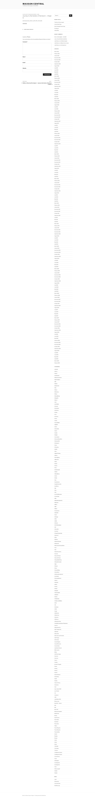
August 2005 (56, 350)
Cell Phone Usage (57, 654)
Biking (55, 652)
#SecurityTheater (57, 555)
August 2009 (56, 258)
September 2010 (57, 233)
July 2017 (56, 125)
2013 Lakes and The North (59, 635)
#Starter (55, 580)
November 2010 (57, 231)
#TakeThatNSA (57, 592)
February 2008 (57, 295)
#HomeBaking (57, 457)
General (55, 670)
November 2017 (57, 117)
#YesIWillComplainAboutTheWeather (61, 623)
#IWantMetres (57, 473)
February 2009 (57, 270)
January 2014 (56, 158)
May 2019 (56, 94)
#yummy (56, 625)
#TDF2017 (56, 594)
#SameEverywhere (57, 551)
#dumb (55, 430)
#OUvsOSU (56, 529)
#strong (55, 586)
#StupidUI (56, 590)
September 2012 (57, 190)
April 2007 (56, 315)
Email (24, 62)
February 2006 (57, 340)
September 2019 (57, 86)
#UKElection (56, 613)
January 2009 (56, 272)
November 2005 (57, 344)
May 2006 (56, 338)
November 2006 (57, 326)
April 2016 (56, 131)
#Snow (55, 568)
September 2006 (57, 330)
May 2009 (56, 264)
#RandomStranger (57, 541)
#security (56, 553)
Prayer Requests (57, 727)
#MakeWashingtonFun (58, 500)
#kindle (55, 477)
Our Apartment (63, 45)
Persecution (56, 723)
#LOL (55, 492)
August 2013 (56, 168)
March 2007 (56, 317)
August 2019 (56, 88)
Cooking (55, 662)
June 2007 (56, 311)
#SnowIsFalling (57, 570)
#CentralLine (56, 408)
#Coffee (55, 412)
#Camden (56, 406)
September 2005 (57, 348)
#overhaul (56, 531)
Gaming (55, 668)
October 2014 (56, 141)
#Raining (56, 539)
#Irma (55, 467)
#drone (55, 426)
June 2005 (56, 354)
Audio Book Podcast (28, 29)
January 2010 (56, 248)
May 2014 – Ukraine (58, 703)
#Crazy (55, 418)
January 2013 (56, 182)
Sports (55, 744)
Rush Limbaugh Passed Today (59, 26)
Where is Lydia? (57, 768)
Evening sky (56, 28)
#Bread (55, 393)
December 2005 (57, 342)
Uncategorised (57, 762)
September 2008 (57, 280)
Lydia (55, 697)
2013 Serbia (56, 639)
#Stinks (55, 584)
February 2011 (56, 225)
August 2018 (56, 104)
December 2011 (57, 209)
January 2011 (56, 227)
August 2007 (56, 307)
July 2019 (56, 90)
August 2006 (56, 332)
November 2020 (57, 59)
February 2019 (57, 100)
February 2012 (57, 205)
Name (24, 56)
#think (55, 602)
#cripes (55, 420)
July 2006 (56, 334)
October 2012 (56, 188)
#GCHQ (55, 449)
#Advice (55, 371)
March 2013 (56, 178)
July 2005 (56, 352)
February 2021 (57, 53)
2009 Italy (56, 631)
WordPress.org (57, 785)
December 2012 (57, 184)
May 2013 (56, 174)
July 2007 (56, 309)
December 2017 (57, 115)
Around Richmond (57, 643)
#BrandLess (56, 391)
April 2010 (56, 244)
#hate (55, 451)
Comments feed (57, 783)
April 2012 (56, 201)
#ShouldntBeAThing (58, 559)
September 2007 (57, 305)
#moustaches (56, 510)
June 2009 (56, 262)
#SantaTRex (56, 30)
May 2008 (56, 289)
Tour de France (57, 756)
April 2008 (56, 291)
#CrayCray (56, 416)
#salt (55, 549)
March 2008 (56, 293)
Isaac (55, 686)
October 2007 (57, 303)
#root (55, 547)
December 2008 (57, 274)
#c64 (55, 402)
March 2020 (56, 76)
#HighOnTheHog (57, 453)
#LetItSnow (56, 486)
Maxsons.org (56, 701)
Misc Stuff (56, 709)
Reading (55, 736)
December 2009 (57, 250)
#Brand (55, 389)
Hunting (55, 680)
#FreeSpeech (56, 443)
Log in (55, 779)
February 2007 (57, 319)
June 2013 (56, 172)
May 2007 (56, 313)
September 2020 (57, 63)
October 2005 (57, 346)
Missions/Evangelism (58, 711)
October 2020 (57, 61)
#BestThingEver (57, 379)
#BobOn (55, 383)
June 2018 (56, 108)
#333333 (56, 369)
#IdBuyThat (56, 459)
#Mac (55, 498)
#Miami (55, 504)
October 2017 (56, 119)
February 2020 (57, 78)
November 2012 (57, 186)
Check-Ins (56, 656)
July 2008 (56, 285)
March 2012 (56, 203)
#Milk (55, 506)
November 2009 (57, 252)
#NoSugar (56, 516)
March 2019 (56, 98)
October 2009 (57, 254)
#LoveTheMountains (58, 494)
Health (55, 678)
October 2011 (56, 213)
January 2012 (56, 207)
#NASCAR (56, 512)
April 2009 (56, 266)
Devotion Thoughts (57, 664)
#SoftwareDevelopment (58, 574)
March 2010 (56, 246)
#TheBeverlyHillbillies (58, 600)
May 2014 (56, 149)
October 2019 (56, 84)
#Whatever (56, 619)
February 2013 (57, 180)
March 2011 (56, 223)
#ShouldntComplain (57, 561)
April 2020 (56, 74)
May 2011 (56, 219)
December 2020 (57, 57)
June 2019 (56, 92)
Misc (55, 705)
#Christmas (56, 410)
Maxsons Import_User (34, 14)
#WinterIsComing (57, 621)
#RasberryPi (56, 543)
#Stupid (55, 588)
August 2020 (56, 65)
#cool (55, 414)
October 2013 (56, 164)
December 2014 (57, 137)
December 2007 (57, 299)
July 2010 (56, 237)
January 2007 (56, 321)
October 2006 (57, 328)
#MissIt (55, 508)
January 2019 (56, 102)
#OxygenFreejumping (58, 533)
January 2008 (56, 297)
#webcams (56, 617)
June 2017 (56, 127)
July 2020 (56, 67)
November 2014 (57, 139)
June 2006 (56, 336)
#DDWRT (56, 424)
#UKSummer (56, 615)
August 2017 (56, 123)
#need (55, 514)
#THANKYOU (56, 598)
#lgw (55, 488)
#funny (55, 445)
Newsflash (56, 721)
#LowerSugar (56, 496)
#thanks (55, 596)
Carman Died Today (57, 24)
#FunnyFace (56, 447)
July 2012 (56, 194)
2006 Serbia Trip (57, 627)
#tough (55, 611)
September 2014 (57, 143)
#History (55, 455)
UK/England (56, 760)
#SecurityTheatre (57, 557)
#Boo (55, 387)
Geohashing (56, 676)
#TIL (55, 604)
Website (24, 68)
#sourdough (56, 576)
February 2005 (57, 362)
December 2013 (57, 160)
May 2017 (56, 129)
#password (56, 535)
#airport (55, 373)
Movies (55, 715)
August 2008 (56, 283)
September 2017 (57, 121)
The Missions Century (58, 752)
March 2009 (56, 268)
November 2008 (57, 276)
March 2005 (56, 360)
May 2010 (56, 242)
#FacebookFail (57, 441)
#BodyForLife (56, 385)
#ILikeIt (55, 463)
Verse (55, 766)
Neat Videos (56, 719)
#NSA (55, 518)
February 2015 (57, 133)
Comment (25, 41)
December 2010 (57, 229)
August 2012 (56, 192)
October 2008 (57, 278)
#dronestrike (56, 428)
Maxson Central (33, 4)
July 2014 (56, 145)
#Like (55, 490)
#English (55, 434)
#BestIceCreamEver (58, 377)
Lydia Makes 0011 (57, 699)
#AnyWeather (56, 375)
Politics (55, 725)
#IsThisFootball (57, 469)
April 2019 (56, 96)
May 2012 (56, 199)
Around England (57, 641)
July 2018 (56, 106)
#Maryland (56, 502)
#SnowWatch (56, 572)
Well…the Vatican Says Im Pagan (28, 795)
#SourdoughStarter (57, 578)
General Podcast (57, 674)
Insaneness (56, 684)
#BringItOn (56, 398)
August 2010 (56, 235)
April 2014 (56, 151)
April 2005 (56, 358)
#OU (55, 527)
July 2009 (56, 260)
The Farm (56, 750)
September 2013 (57, 166)
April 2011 (56, 221)
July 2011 (56, 217)
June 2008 (56, 287)
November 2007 (57, 301)
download (25, 23)
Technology (56, 748)
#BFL (55, 381)
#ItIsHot (55, 471)
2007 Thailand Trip (57, 629)
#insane (55, 465)
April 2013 (56, 176)
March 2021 (56, 51)
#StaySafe (56, 582)
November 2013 (57, 162)
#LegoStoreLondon (57, 484)
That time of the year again (59, 22)
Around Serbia (56, 645)
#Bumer (55, 400)
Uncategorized (57, 764)
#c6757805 (56, 404)
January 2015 (56, 135)
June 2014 (56, 147)
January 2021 (56, 55)
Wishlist (55, 770)
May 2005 (56, 356)
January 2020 (56, 80)
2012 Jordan (56, 633)
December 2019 (57, 82)
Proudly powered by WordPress (40, 795)
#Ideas (55, 461)
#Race (55, 537)
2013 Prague (56, 637)
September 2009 (57, 256)
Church (55, 660)
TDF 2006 (56, 746)
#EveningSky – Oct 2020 (62, 36)
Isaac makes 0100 (57, 688)
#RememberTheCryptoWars (59, 545)
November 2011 (57, 211)
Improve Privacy (57, 682)
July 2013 (56, 170)
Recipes (55, 738)
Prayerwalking (57, 731)
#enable (55, 432)
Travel (55, 758)
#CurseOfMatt (57, 422)
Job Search (56, 695)
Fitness (55, 666)
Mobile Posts (56, 713)
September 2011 (57, 215)
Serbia (55, 740)
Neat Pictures (56, 717)
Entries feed (56, 781)
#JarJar (55, 475)
